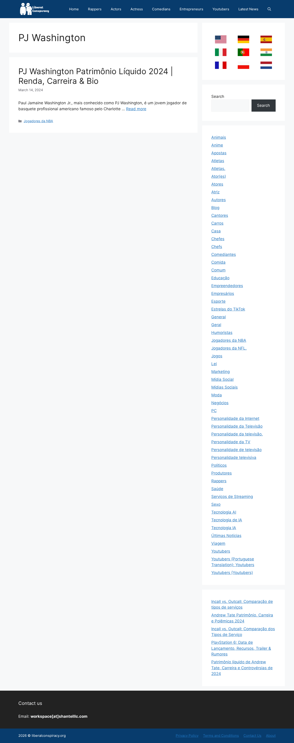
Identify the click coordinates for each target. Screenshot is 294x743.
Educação (220, 278)
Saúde (217, 488)
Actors (116, 9)
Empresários (222, 293)
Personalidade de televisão (236, 449)
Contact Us (252, 735)
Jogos (216, 356)
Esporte (218, 301)
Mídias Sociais (224, 387)
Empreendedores (227, 285)
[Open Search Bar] (269, 9)
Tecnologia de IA (226, 520)
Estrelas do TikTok (228, 309)
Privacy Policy (187, 735)
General (218, 317)
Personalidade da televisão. (237, 434)
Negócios (220, 403)
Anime (217, 145)
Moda (216, 395)
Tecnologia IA (223, 527)
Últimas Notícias (226, 535)
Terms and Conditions (221, 735)
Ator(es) (218, 176)
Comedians (161, 9)
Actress (136, 9)
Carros (217, 223)
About (271, 735)
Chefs (216, 246)
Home (74, 9)
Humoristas (221, 332)
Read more (136, 109)
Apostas (218, 153)
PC (214, 410)
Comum (218, 270)
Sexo (215, 504)
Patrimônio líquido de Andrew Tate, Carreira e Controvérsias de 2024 (242, 668)
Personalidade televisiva (233, 457)
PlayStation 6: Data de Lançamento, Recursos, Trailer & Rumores (241, 648)
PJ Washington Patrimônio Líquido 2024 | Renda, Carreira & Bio (95, 76)
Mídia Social (222, 379)
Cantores (219, 215)
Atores (217, 184)
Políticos (219, 465)
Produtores (221, 473)
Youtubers (220, 9)
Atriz (215, 192)
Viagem (218, 543)
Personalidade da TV (230, 442)
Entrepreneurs (191, 9)
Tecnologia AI (223, 512)
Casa (216, 231)
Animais (218, 137)
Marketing (220, 371)
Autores (218, 200)
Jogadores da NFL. (229, 348)
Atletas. (218, 168)
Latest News (248, 9)
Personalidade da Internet (235, 418)
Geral (216, 324)
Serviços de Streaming (232, 496)
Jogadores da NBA (38, 121)
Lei (214, 364)
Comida (218, 262)
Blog (215, 207)
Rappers (95, 9)
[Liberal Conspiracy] (34, 9)
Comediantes (223, 254)
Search (217, 96)
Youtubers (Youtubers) (232, 572)
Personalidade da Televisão (237, 426)
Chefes (217, 239)
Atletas (217, 160)
